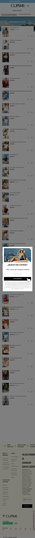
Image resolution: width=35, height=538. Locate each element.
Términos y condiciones (24, 283)
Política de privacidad (12, 284)
